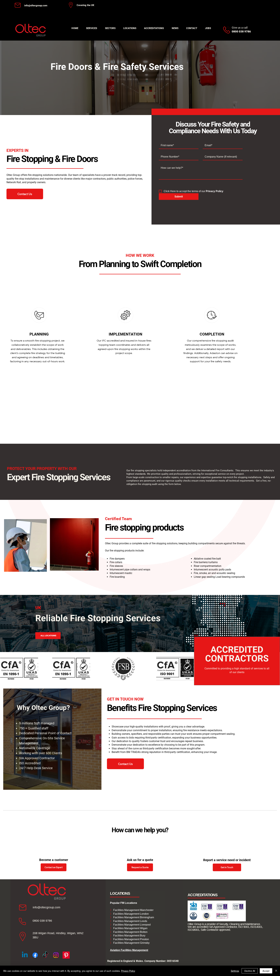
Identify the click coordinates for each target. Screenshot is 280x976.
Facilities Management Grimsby (131, 942)
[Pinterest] (66, 955)
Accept (265, 970)
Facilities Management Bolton (130, 932)
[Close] (276, 970)
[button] (91, 28)
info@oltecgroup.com (35, 5)
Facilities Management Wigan (130, 928)
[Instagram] (55, 955)
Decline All (249, 970)
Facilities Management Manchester (131, 910)
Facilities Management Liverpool (132, 924)
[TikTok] (45, 955)
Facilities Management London (131, 913)
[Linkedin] (24, 955)
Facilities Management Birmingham (133, 917)
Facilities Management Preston (131, 939)
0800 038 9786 (42, 920)
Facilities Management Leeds (130, 921)
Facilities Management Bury (129, 935)
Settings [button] (235, 970)
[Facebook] (35, 955)
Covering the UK (85, 5)
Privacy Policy (128, 970)
